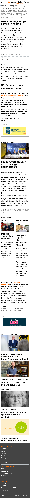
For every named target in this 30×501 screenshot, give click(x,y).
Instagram (4, 429)
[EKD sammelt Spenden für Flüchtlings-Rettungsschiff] (15, 136)
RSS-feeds (4, 447)
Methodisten (4, 288)
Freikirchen (5, 468)
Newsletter (4, 449)
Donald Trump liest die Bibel (7, 214)
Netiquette (5, 473)
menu (2, 2)
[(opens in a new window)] (14, 116)
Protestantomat (6, 451)
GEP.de (3, 461)
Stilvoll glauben (4, 199)
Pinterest (4, 433)
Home (2, 44)
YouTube (4, 431)
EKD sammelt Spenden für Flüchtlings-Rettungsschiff (13, 149)
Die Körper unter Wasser (14, 419)
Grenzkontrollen (18, 286)
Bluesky (3, 436)
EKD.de (3, 464)
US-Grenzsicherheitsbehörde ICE (12, 81)
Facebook (4, 427)
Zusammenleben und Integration (10, 39)
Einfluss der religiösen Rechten (22, 200)
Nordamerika (18, 288)
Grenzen (3, 286)
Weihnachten (5, 290)
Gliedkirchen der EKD (8, 466)
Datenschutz (17, 473)
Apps (2, 456)
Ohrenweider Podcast (10, 416)
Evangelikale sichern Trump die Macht (21, 218)
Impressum (25, 473)
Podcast (3, 454)
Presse (11, 473)
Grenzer (10, 286)
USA (11, 288)
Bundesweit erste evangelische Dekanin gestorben (14, 392)
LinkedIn (4, 440)
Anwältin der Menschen (10, 388)
